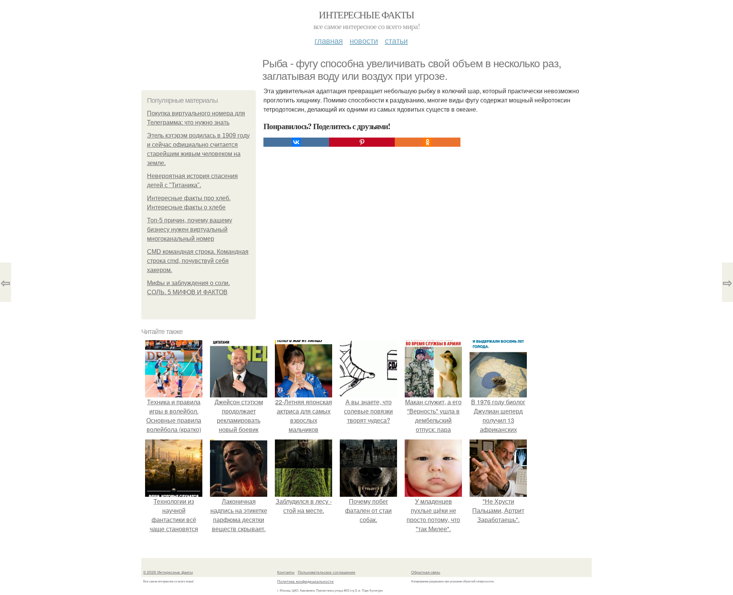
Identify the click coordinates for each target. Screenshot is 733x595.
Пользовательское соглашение (326, 572)
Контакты (285, 572)
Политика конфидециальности (305, 581)
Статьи (396, 40)
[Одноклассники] (427, 142)
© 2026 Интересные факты (168, 572)
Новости (364, 40)
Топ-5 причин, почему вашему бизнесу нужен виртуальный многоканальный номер (189, 229)
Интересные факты (366, 14)
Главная (329, 40)
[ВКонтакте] (296, 142)
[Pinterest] (362, 142)
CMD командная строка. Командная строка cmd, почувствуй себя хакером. (198, 260)
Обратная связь (425, 572)
